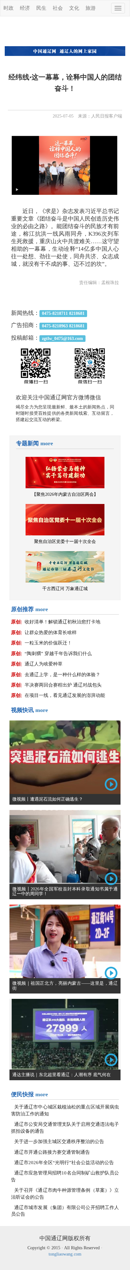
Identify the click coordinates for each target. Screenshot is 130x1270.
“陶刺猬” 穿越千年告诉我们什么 (58, 653)
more (46, 443)
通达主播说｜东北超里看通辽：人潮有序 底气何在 (61, 1074)
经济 (25, 8)
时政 (8, 8)
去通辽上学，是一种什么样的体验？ (62, 674)
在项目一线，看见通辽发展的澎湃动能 (65, 695)
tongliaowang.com (65, 1254)
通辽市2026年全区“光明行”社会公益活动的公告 (64, 1162)
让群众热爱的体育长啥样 (51, 632)
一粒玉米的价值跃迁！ (48, 642)
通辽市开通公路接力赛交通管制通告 (52, 1152)
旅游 (91, 8)
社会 (58, 8)
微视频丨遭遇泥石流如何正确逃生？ (47, 799)
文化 (74, 8)
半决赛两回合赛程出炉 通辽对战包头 (63, 684)
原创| (16, 621)
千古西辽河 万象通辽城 (65, 588)
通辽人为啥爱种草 (43, 663)
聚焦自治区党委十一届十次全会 (65, 541)
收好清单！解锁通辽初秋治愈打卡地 (62, 621)
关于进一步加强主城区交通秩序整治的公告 (59, 1141)
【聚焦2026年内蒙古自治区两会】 (65, 494)
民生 (41, 8)
